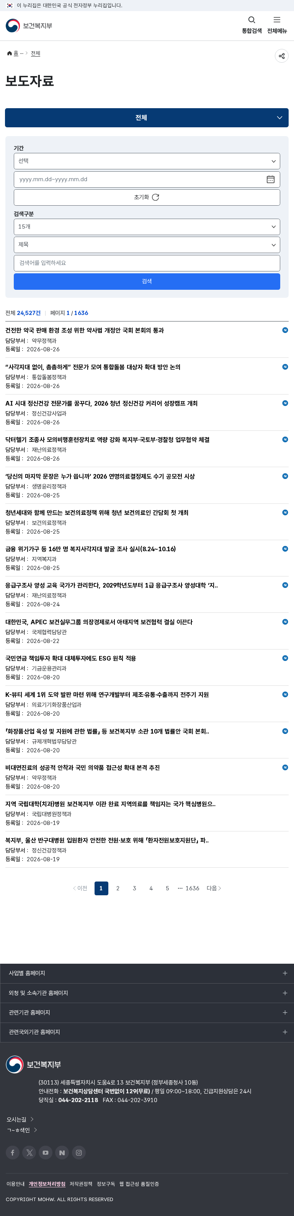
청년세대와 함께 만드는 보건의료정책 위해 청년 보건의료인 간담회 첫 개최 (97, 513)
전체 (35, 53)
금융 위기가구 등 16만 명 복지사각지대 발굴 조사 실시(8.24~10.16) (90, 549)
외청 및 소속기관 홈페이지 (38, 996)
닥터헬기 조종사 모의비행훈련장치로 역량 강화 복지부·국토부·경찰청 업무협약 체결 (107, 440)
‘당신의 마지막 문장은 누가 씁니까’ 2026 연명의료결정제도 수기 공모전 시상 (100, 476)
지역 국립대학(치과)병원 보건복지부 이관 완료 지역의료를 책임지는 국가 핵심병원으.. (110, 804)
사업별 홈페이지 (26, 976)
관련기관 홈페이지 (29, 1015)
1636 (192, 888)
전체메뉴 (277, 30)
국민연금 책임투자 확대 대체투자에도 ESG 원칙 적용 (70, 658)
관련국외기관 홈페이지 (34, 1035)
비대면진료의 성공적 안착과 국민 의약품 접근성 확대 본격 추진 (82, 768)
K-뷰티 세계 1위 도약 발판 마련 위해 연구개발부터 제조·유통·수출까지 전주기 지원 (107, 695)
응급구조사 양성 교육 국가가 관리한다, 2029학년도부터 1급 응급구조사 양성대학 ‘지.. (111, 585)
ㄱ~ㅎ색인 (18, 1130)
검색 (147, 281)
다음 (216, 890)
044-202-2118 (78, 1100)
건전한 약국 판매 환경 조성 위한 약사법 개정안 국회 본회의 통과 (84, 330)
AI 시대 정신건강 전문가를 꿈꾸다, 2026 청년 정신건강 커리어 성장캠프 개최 (101, 403)
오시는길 (16, 1119)
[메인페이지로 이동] (29, 25)
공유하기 (282, 56)
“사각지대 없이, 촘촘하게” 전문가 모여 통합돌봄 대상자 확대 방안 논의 (93, 367)
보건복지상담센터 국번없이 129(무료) (106, 1091)
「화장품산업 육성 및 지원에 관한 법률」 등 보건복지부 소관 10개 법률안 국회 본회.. (107, 731)
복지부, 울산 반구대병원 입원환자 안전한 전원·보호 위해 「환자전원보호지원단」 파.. (107, 840)
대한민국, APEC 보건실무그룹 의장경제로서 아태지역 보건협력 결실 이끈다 (99, 622)
